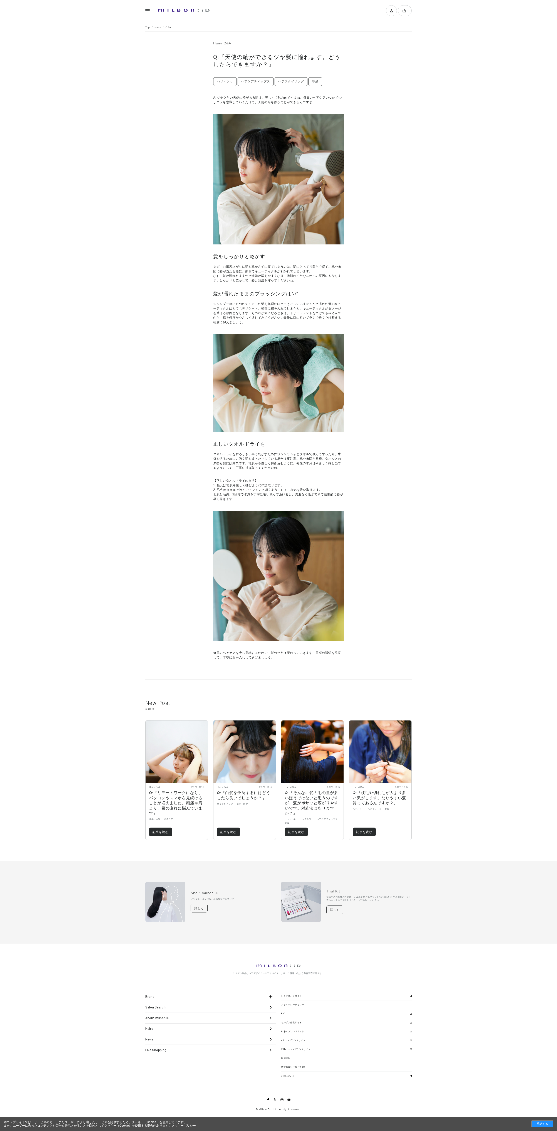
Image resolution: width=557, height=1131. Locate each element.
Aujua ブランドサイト (292, 1031)
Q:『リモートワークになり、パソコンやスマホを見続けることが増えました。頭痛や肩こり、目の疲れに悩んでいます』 (176, 803)
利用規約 (285, 1058)
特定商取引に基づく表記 (293, 1067)
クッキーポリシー (183, 1125)
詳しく (199, 908)
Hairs (157, 27)
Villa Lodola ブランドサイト (295, 1049)
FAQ (283, 1013)
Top (147, 27)
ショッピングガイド (291, 996)
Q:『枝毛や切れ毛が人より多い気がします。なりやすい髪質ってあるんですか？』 (379, 797)
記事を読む (161, 832)
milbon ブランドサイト (293, 1040)
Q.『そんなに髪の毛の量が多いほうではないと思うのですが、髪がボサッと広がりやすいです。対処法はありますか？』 (311, 803)
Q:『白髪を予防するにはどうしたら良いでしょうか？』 (243, 795)
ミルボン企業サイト (291, 1022)
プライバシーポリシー (292, 1004)
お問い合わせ (288, 1076)
